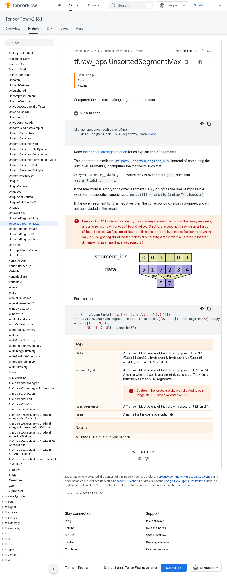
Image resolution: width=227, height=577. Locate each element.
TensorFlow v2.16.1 (23, 19)
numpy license (185, 485)
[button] (29, 496)
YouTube (71, 549)
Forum (69, 528)
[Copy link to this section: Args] (87, 344)
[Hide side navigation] (53, 569)
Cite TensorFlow (157, 549)
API (70, 5)
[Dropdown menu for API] (78, 5)
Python (33, 29)
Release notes (156, 528)
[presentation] (99, 175)
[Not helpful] (209, 51)
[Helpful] (202, 51)
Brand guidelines (157, 542)
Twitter (70, 542)
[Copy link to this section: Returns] (91, 428)
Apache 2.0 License (125, 481)
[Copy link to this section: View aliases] (105, 113)
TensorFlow (81, 50)
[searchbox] (29, 42)
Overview (12, 29)
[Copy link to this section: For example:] (99, 299)
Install (56, 5)
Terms (69, 567)
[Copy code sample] (209, 123)
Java (64, 29)
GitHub (199, 5)
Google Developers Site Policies (184, 481)
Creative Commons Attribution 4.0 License (185, 476)
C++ (50, 29)
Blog (68, 521)
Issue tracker (155, 521)
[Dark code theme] (201, 123)
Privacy (83, 567)
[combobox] (131, 5)
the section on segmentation (105, 152)
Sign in (217, 5)
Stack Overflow (156, 535)
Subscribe (173, 568)
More (92, 5)
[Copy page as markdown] (200, 62)
